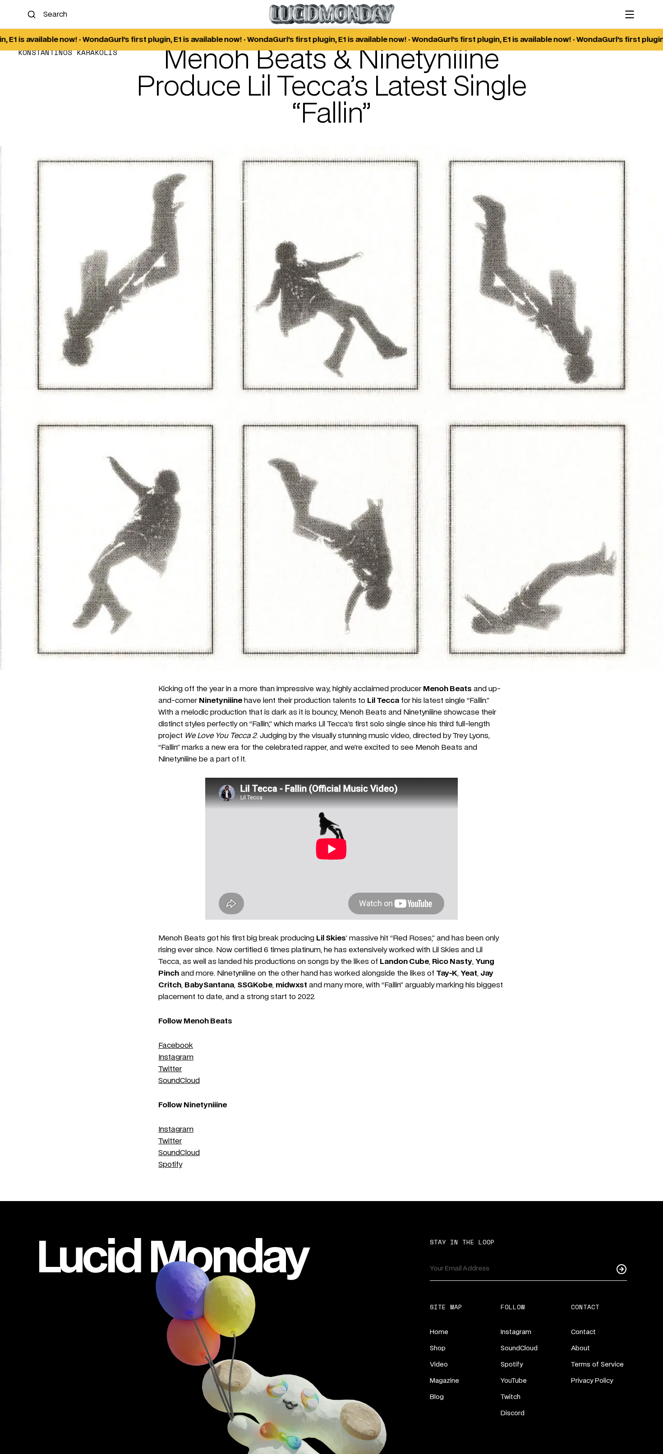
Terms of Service (597, 1365)
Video (439, 1365)
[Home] (331, 14)
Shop (438, 1348)
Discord (513, 1413)
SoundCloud (179, 1080)
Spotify (170, 1164)
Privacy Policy (592, 1381)
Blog (437, 1397)
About (580, 1348)
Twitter (170, 1069)
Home (439, 1332)
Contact (583, 1332)
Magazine (444, 1381)
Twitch (510, 1397)
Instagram (175, 1057)
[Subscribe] (621, 1269)
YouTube (514, 1381)
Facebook (175, 1045)
